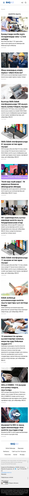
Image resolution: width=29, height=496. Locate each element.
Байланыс (6, 451)
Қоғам (15, 454)
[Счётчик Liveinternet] (4, 483)
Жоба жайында (10, 448)
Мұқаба (3, 9)
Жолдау (22, 454)
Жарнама (20, 448)
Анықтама (7, 454)
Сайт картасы (4, 480)
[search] (25, 2)
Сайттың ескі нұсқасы (19, 451)
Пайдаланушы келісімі (7, 477)
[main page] (13, 2)
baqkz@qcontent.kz (6, 472)
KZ (22, 2)
